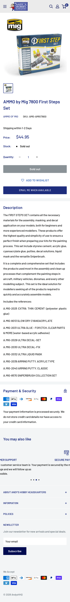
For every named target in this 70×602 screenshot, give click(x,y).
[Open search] (51, 6)
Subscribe (14, 551)
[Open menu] (5, 6)
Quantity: (8, 156)
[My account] (57, 6)
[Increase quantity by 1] (37, 157)
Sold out (35, 169)
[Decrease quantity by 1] (19, 157)
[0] (64, 6)
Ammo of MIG (10, 116)
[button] (35, 190)
